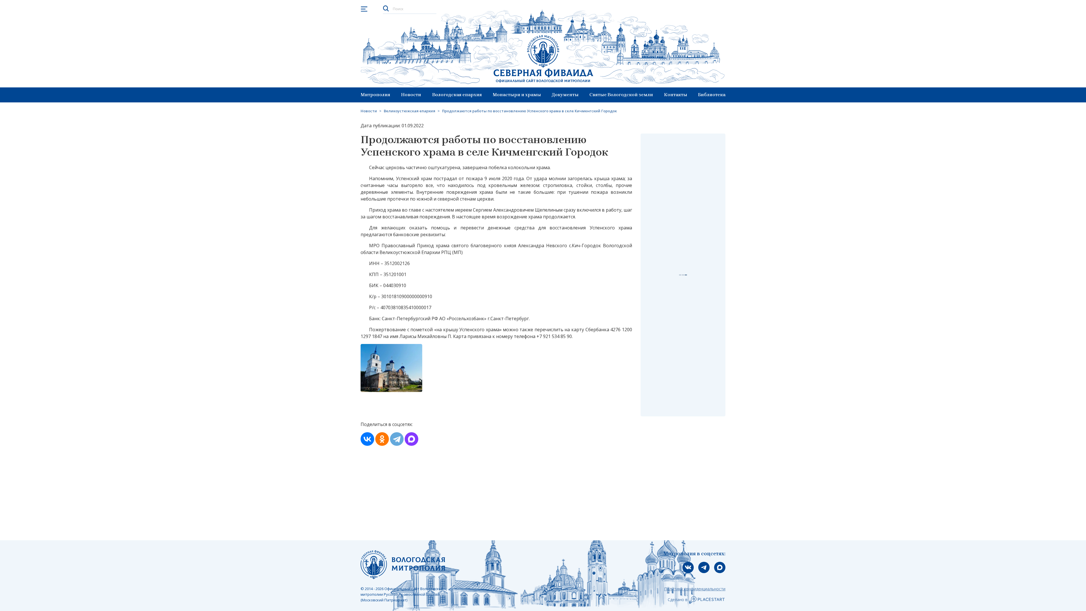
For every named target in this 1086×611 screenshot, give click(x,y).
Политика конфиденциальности (694, 588)
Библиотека (711, 94)
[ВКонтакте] (367, 439)
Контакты (675, 94)
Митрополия (375, 94)
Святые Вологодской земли (621, 94)
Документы (565, 94)
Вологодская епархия (457, 94)
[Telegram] (397, 439)
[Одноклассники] (382, 439)
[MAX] (411, 439)
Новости (411, 94)
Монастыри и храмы (517, 94)
